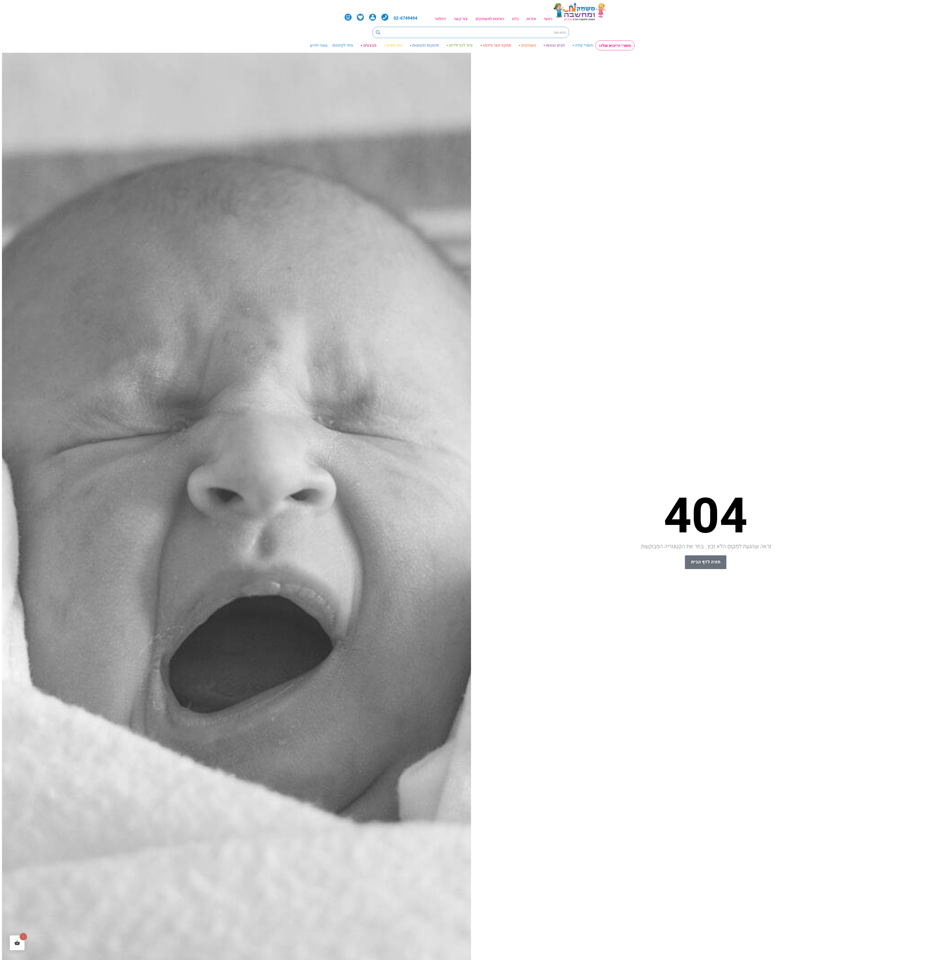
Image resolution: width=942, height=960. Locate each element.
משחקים (528, 45)
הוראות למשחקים (489, 18)
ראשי (548, 18)
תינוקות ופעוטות (425, 45)
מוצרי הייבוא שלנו (615, 46)
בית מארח (394, 45)
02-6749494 (405, 18)
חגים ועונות (555, 45)
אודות (531, 18)
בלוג (515, 18)
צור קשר (461, 18)
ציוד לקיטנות (342, 45)
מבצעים (369, 45)
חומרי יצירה (584, 45)
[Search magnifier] (378, 32)
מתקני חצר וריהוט (497, 45)
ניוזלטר (440, 18)
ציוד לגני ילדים (461, 45)
